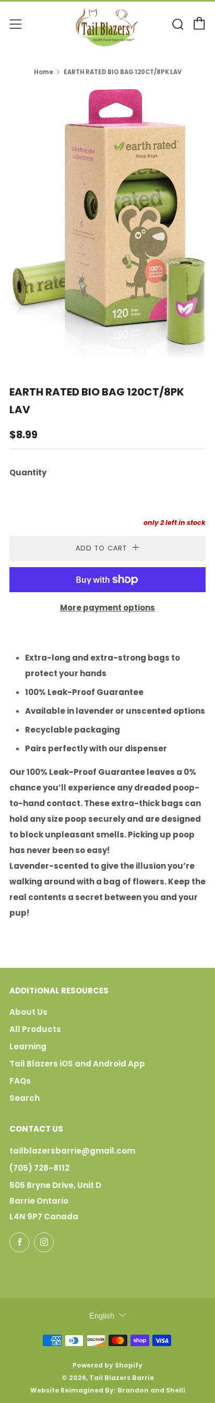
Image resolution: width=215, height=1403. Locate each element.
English (101, 1315)
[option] (107, 223)
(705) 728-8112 (39, 1167)
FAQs (20, 1080)
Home (43, 72)
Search (24, 1098)
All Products (35, 1029)
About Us (28, 1011)
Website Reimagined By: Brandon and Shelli (107, 1390)
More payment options (107, 607)
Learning (27, 1046)
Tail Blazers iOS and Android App (77, 1063)
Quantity (27, 472)
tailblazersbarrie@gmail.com (72, 1150)
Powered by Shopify (107, 1365)
